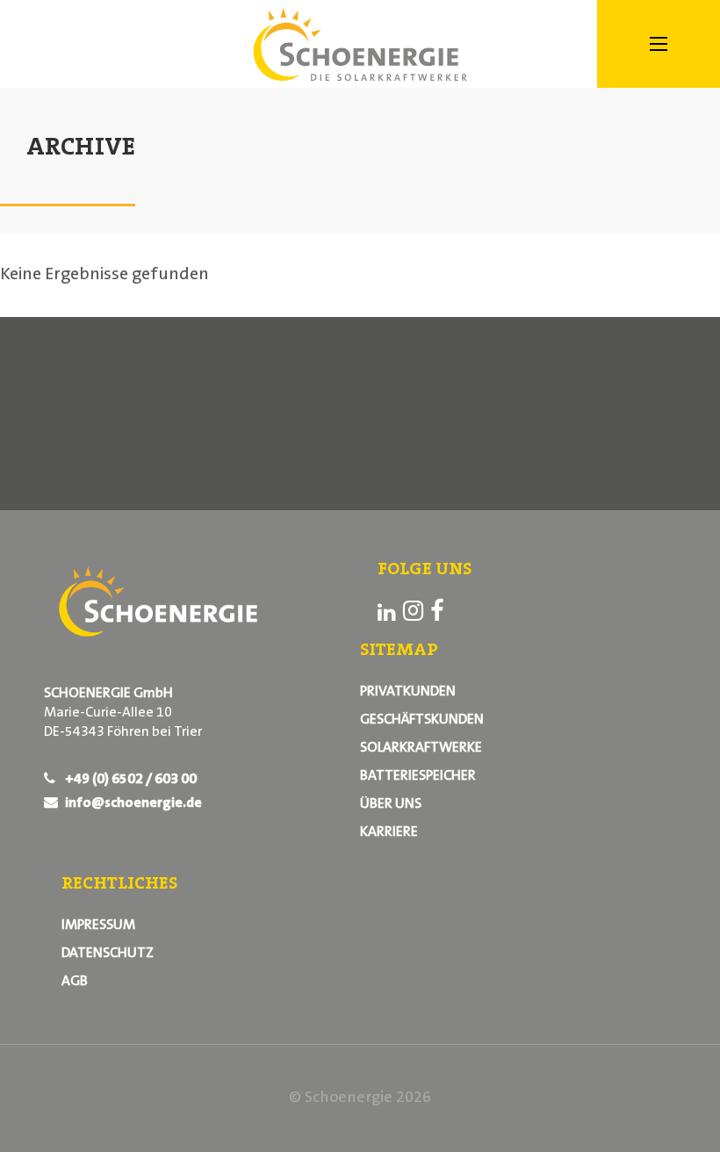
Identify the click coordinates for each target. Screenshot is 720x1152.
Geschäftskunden (422, 720)
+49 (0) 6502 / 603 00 (129, 780)
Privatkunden (408, 692)
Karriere (389, 832)
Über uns (390, 804)
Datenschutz (107, 954)
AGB (74, 982)
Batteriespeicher (418, 776)
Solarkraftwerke (421, 748)
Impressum (98, 925)
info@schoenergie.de (132, 803)
